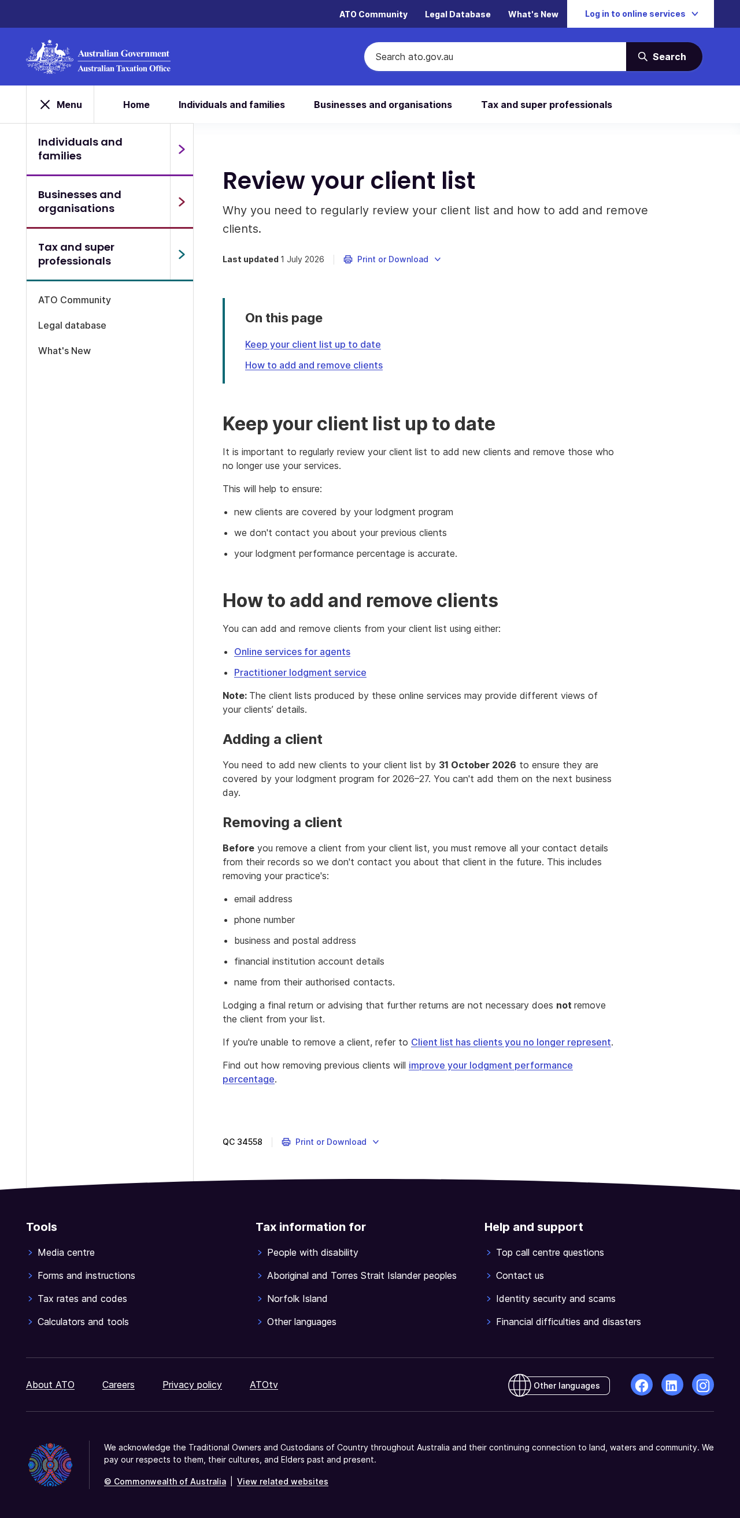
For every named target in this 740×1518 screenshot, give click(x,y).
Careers (118, 1384)
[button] (393, 259)
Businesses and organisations (383, 104)
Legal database (72, 325)
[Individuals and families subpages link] (181, 149)
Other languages (301, 1321)
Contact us (520, 1275)
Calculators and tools (83, 1321)
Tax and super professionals (546, 104)
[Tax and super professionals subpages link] (181, 254)
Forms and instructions (86, 1275)
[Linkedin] (672, 1385)
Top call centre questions (550, 1252)
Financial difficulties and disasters (568, 1321)
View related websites (282, 1481)
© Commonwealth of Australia (165, 1481)
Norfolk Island (297, 1298)
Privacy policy (192, 1384)
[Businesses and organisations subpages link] (181, 201)
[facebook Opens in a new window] (642, 1385)
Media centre (66, 1252)
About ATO (50, 1384)
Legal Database (458, 14)
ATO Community (373, 14)
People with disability (312, 1252)
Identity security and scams (556, 1298)
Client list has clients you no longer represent (511, 1042)
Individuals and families (232, 104)
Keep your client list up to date (313, 344)
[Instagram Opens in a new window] (703, 1385)
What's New (533, 14)
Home (136, 104)
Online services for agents (292, 651)
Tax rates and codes (82, 1298)
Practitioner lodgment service (300, 672)
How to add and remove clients (314, 365)
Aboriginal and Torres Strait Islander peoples (362, 1275)
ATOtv (264, 1384)
